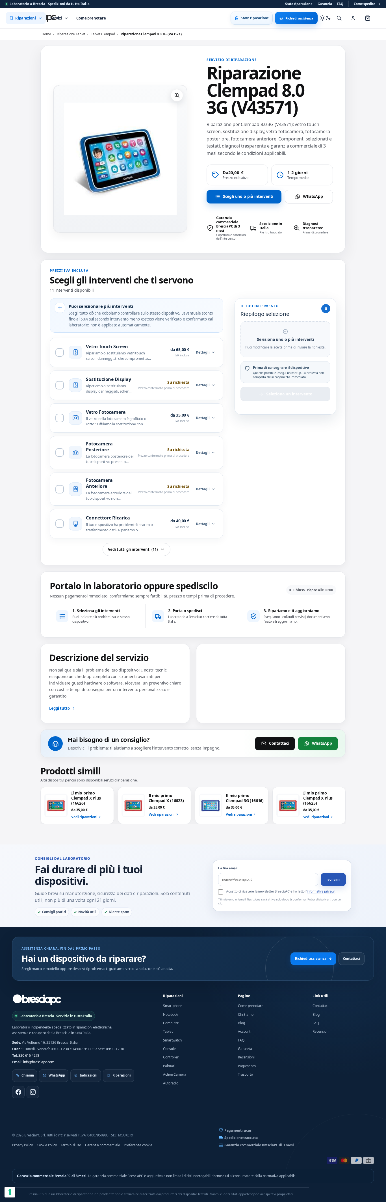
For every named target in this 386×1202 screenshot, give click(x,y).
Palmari (169, 1066)
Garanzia (325, 4)
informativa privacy (321, 891)
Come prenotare (250, 1005)
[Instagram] (33, 1092)
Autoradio (170, 1083)
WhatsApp (313, 196)
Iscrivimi (333, 879)
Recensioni (246, 1057)
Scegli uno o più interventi (248, 196)
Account (244, 1031)
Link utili (320, 995)
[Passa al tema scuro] (325, 18)
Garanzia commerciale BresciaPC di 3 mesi (259, 1145)
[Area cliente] (353, 18)
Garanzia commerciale (102, 1145)
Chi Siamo (245, 1014)
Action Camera (174, 1074)
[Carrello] (367, 18)
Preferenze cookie (138, 1145)
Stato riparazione (299, 4)
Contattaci (279, 743)
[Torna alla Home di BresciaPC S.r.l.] (37, 999)
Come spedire (367, 4)
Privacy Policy (22, 1145)
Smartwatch (172, 1040)
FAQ (340, 4)
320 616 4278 (28, 1055)
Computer (171, 1023)
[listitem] (226, 228)
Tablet (167, 1031)
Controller (170, 1057)
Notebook (170, 1014)
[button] (177, 95)
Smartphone (172, 1005)
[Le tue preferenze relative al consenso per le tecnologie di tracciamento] (10, 1192)
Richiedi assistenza (313, 958)
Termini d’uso (71, 1145)
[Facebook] (18, 1092)
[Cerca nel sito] (339, 18)
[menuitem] (26, 18)
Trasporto (245, 1074)
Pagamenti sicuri (238, 1130)
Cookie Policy (47, 1145)
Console (169, 1048)
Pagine (244, 995)
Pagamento (247, 1066)
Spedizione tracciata (241, 1137)
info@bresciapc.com (38, 1062)
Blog (241, 1023)
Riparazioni (173, 995)
